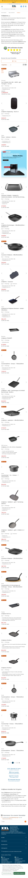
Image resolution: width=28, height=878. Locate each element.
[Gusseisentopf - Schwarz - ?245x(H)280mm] (14, 715)
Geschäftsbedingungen (14, 817)
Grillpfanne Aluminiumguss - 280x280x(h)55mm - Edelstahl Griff (13, 226)
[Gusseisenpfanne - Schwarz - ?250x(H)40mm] (14, 742)
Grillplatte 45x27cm (6, 613)
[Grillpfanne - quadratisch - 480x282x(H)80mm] (14, 412)
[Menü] (2, 6)
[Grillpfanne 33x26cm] (14, 633)
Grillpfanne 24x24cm (6, 667)
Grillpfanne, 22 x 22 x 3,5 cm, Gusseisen (11, 447)
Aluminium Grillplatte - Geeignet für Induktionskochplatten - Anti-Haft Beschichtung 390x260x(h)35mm (12, 196)
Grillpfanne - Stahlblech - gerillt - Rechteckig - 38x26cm (12, 502)
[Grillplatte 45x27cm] (14, 605)
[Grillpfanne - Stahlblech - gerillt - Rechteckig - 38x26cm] (14, 495)
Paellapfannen (9, 795)
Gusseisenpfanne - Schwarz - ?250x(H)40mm (12, 750)
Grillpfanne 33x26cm (6, 640)
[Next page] (17, 763)
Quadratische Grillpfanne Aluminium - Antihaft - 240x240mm (12, 309)
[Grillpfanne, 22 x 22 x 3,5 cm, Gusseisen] (14, 439)
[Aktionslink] (14, 164)
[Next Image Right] (26, 103)
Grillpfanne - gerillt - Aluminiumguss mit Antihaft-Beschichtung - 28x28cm (13, 391)
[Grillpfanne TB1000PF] (14, 330)
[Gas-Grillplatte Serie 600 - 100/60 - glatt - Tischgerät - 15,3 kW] (14, 74)
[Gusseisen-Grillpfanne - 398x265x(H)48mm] (14, 246)
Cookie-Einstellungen (7, 873)
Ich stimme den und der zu (12, 818)
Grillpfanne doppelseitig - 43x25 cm (10, 111)
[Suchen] (2, 9)
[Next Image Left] (2, 103)
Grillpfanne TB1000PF (6, 338)
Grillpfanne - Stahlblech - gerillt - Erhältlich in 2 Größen (12, 530)
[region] (14, 871)
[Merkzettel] (23, 6)
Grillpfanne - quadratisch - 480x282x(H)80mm (12, 420)
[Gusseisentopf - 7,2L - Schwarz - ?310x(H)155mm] (14, 467)
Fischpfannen (6, 794)
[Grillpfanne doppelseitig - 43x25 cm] (14, 103)
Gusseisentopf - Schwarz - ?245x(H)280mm (12, 723)
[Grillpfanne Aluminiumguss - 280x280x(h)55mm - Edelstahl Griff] (14, 217)
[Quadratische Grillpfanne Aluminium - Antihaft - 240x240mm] (14, 300)
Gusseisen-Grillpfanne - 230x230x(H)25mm (12, 558)
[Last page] (19, 763)
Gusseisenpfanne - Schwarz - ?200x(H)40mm (12, 363)
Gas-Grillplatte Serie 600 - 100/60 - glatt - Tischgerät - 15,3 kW (11, 83)
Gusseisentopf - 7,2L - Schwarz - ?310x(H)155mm (9, 476)
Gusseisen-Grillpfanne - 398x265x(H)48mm (12, 254)
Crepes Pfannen (13, 794)
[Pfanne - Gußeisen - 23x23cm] (14, 129)
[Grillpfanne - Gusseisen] (14, 273)
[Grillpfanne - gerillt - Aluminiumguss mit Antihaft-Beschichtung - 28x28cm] (14, 382)
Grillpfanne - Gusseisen (7, 281)
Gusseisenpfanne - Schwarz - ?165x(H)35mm (12, 697)
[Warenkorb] (26, 6)
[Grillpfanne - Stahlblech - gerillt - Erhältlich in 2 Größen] (14, 523)
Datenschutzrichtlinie (6, 818)
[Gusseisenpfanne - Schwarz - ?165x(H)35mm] (14, 689)
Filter (15, 61)
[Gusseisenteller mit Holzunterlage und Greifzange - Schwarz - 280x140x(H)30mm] (14, 577)
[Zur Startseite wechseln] (14, 6)
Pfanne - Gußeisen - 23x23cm (8, 137)
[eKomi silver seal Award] (5, 48)
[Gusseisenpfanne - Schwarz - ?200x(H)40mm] (14, 355)
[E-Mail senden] (25, 821)
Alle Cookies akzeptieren (19, 873)
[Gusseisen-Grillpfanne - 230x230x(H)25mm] (14, 550)
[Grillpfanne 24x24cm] (14, 661)
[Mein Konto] (21, 6)
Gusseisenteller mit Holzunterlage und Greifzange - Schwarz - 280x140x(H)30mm (11, 586)
